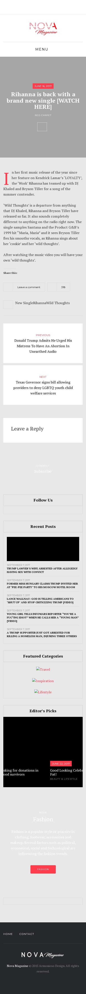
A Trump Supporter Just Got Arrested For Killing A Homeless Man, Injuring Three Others (42, 634)
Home (8, 934)
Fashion (43, 869)
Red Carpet (43, 115)
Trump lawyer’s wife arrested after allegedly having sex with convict (42, 570)
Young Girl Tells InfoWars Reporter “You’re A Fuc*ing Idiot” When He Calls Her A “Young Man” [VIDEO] (43, 617)
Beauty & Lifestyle (33, 779)
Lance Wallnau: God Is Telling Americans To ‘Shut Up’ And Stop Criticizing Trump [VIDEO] (40, 600)
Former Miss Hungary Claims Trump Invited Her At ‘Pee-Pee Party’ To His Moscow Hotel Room (42, 585)
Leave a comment (28, 287)
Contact (26, 934)
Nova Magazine (17, 966)
